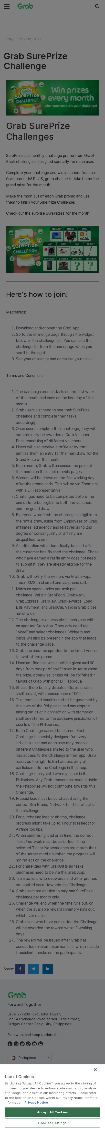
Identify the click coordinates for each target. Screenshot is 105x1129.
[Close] (95, 1069)
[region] (52, 1096)
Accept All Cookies (52, 1112)
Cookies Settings (52, 1123)
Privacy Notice (36, 1102)
